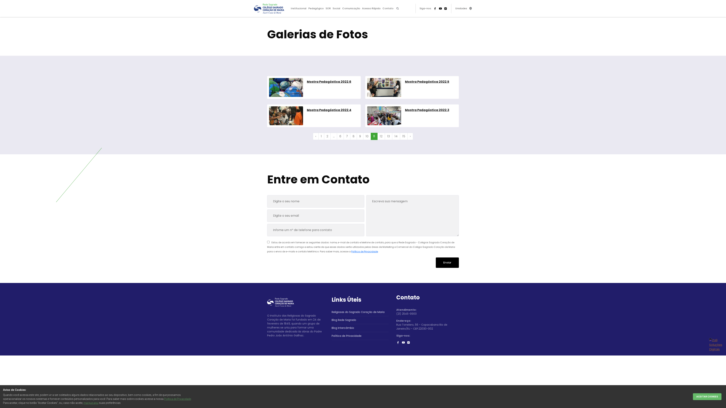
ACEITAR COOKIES (707, 396)
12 (381, 136)
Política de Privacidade (364, 251)
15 (403, 136)
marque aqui (91, 402)
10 (367, 136)
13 (388, 136)
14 (396, 136)
